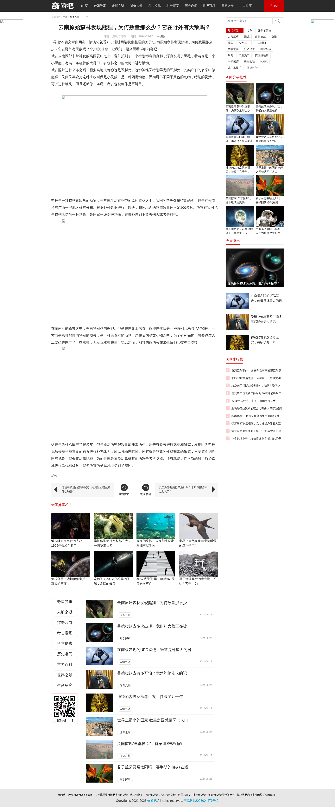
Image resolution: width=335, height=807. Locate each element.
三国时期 (260, 42)
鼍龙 (247, 36)
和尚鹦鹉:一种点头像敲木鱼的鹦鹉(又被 (255, 415)
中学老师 (233, 61)
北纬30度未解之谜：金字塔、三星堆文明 (256, 378)
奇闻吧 (152, 800)
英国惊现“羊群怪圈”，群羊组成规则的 (149, 743)
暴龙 (230, 55)
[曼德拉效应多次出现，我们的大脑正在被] (99, 632)
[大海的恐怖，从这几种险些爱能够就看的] (155, 526)
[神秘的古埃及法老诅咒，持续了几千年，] (99, 703)
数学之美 (233, 49)
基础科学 (252, 67)
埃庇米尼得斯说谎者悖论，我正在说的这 (255, 385)
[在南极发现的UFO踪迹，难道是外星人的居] (99, 656)
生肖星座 (245, 5)
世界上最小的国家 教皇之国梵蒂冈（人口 (152, 720)
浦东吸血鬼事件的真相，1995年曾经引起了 (256, 433)
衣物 (274, 36)
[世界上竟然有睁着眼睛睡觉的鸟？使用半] (198, 526)
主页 (65, 17)
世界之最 (227, 5)
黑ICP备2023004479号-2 (201, 800)
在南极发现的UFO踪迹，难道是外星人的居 (154, 650)
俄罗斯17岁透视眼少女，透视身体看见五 (256, 423)
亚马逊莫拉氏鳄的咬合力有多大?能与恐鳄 (256, 408)
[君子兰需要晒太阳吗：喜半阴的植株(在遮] (99, 773)
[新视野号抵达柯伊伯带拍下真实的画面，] (70, 564)
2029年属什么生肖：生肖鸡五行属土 (253, 400)
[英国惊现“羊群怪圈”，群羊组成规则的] (99, 749)
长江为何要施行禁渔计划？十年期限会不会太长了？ (183, 489)
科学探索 (173, 5)
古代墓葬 (233, 36)
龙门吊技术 (234, 67)
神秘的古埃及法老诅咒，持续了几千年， (152, 696)
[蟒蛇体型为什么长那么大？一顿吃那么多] (113, 526)
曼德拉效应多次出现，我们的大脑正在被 (152, 626)
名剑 (249, 30)
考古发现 (154, 5)
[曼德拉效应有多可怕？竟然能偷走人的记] (99, 679)
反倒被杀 (260, 36)
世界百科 (209, 5)
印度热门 (244, 55)
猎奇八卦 (136, 5)
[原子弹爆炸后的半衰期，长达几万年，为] (198, 564)
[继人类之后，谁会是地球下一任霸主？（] (240, 216)
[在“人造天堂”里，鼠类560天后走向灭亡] (155, 564)
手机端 (274, 5)
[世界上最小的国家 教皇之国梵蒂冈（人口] (99, 726)
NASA (264, 61)
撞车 (230, 42)
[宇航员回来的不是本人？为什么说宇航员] (270, 216)
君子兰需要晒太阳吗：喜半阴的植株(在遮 (152, 767)
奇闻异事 (100, 5)
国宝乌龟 (265, 49)
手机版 (161, 36)
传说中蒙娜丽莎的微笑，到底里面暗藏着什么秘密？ (86, 489)
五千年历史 (264, 30)
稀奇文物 (249, 61)
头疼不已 (244, 42)
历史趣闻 (191, 5)
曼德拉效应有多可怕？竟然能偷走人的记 (152, 673)
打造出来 (249, 49)
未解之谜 (118, 5)
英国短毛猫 (262, 55)
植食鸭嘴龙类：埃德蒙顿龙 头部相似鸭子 (256, 438)
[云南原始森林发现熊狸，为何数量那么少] (99, 609)
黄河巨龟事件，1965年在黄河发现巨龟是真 (256, 372)
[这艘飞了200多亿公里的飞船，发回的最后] (113, 564)
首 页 (84, 5)
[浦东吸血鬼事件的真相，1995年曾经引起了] (70, 526)
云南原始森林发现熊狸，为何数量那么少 (152, 603)
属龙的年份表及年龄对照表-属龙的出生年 (256, 393)
